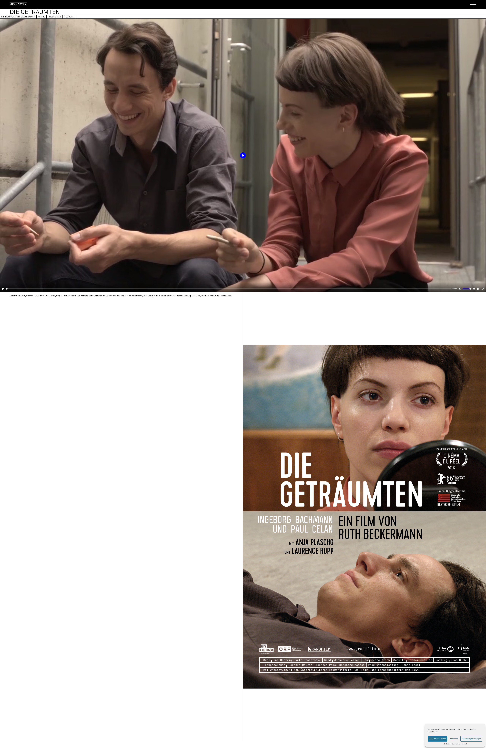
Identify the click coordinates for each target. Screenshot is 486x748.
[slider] (228, 289)
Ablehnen (454, 739)
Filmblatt (69, 17)
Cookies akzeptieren (437, 739)
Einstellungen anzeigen (471, 739)
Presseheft (54, 17)
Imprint (464, 744)
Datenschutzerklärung (452, 744)
